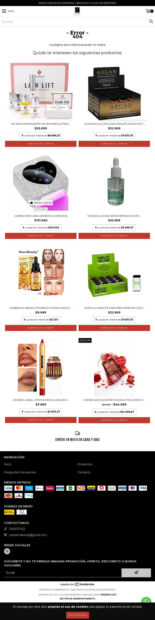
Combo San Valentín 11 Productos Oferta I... (114, 399)
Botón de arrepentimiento (77, 598)
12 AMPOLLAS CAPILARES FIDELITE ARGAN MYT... (114, 123)
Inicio (8, 464)
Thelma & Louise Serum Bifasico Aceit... (114, 215)
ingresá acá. (109, 594)
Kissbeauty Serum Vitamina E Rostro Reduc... (41, 307)
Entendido (77, 615)
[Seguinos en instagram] (7, 551)
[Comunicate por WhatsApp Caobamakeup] (146, 601)
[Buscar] (151, 22)
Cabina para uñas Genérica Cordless (40, 215)
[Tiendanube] (77, 585)
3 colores (41, 209)
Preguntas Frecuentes (20, 472)
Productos (85, 464)
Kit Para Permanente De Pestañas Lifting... (40, 123)
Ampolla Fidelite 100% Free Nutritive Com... (114, 307)
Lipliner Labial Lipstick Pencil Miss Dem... (41, 399)
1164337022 (17, 529)
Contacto (84, 472)
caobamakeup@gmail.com (28, 535)
